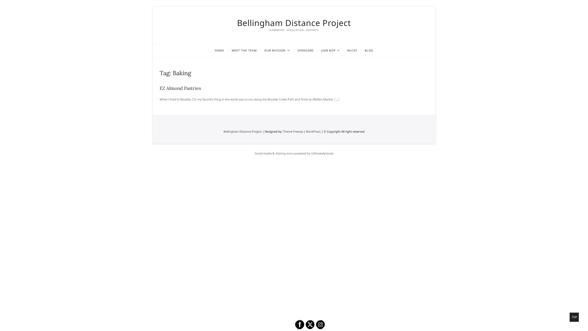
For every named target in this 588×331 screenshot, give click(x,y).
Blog (369, 50)
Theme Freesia (293, 131)
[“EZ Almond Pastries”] (336, 99)
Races (352, 50)
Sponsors (305, 50)
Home (219, 50)
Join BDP (328, 50)
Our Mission (275, 50)
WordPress (313, 131)
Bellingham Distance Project (294, 23)
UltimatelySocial (322, 153)
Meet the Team (244, 50)
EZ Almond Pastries (180, 88)
